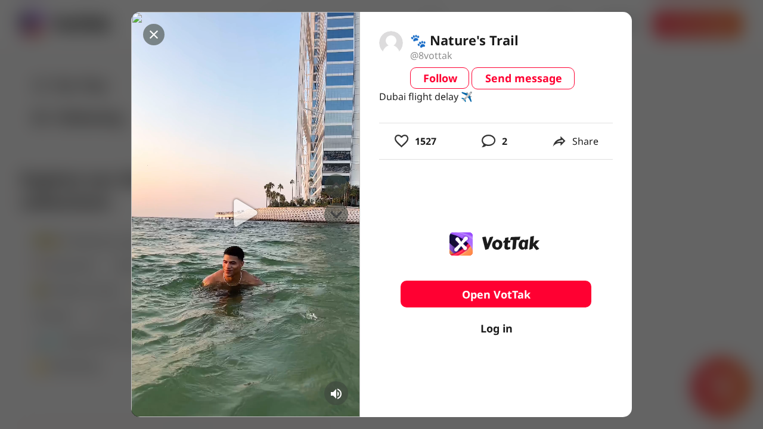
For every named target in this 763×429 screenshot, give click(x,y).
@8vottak (431, 55)
